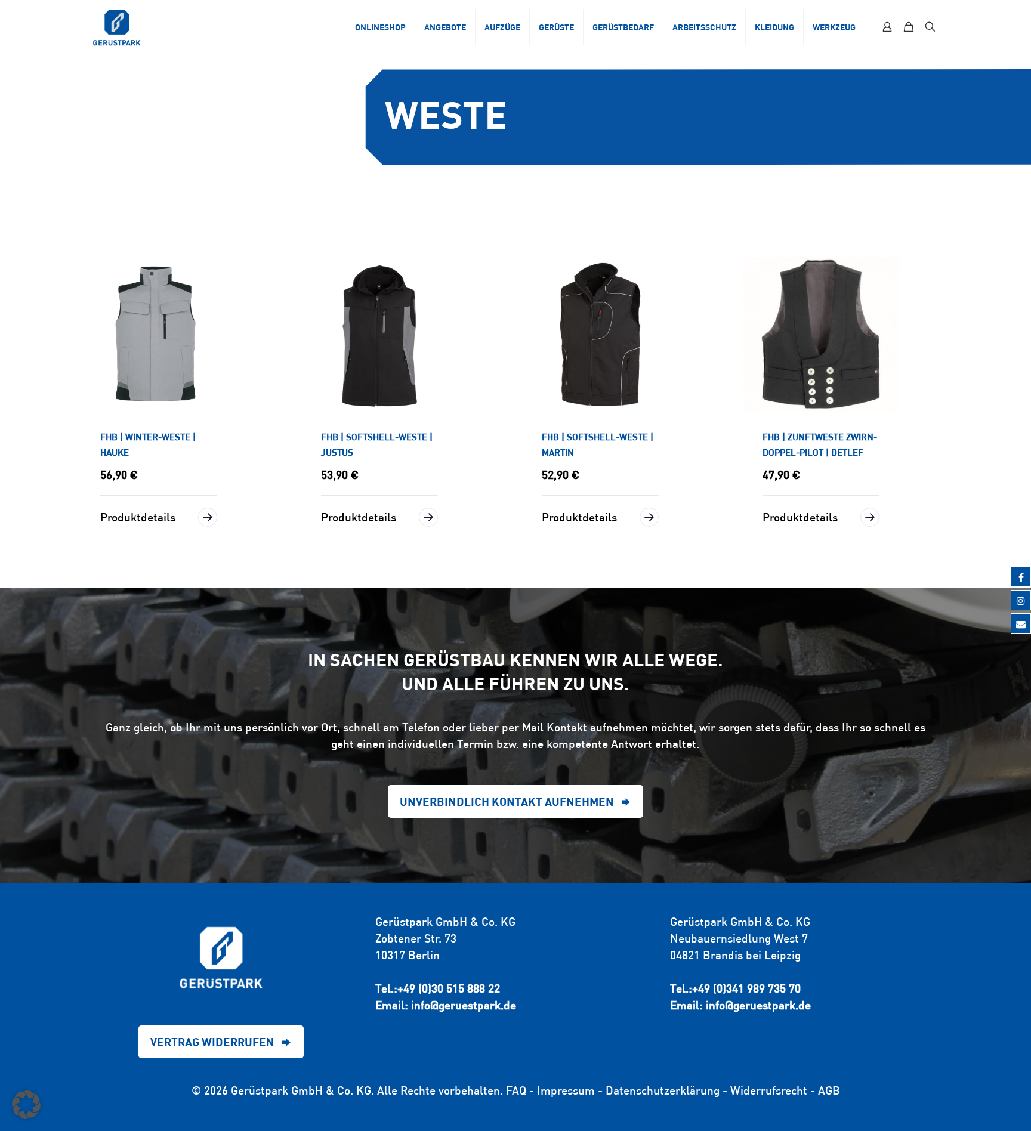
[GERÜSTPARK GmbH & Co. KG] (117, 27)
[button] (26, 1105)
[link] (158, 334)
